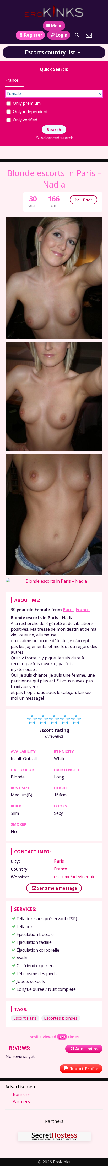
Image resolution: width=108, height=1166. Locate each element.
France (83, 609)
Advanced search (57, 138)
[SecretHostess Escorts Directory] (54, 1137)
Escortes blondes (61, 1018)
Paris (68, 609)
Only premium (26, 103)
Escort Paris (25, 1018)
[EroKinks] (54, 11)
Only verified (24, 120)
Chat (87, 200)
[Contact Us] (89, 35)
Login (61, 35)
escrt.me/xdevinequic (74, 877)
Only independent (30, 111)
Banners (21, 1094)
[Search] (77, 35)
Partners (21, 1101)
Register (33, 35)
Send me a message (57, 888)
